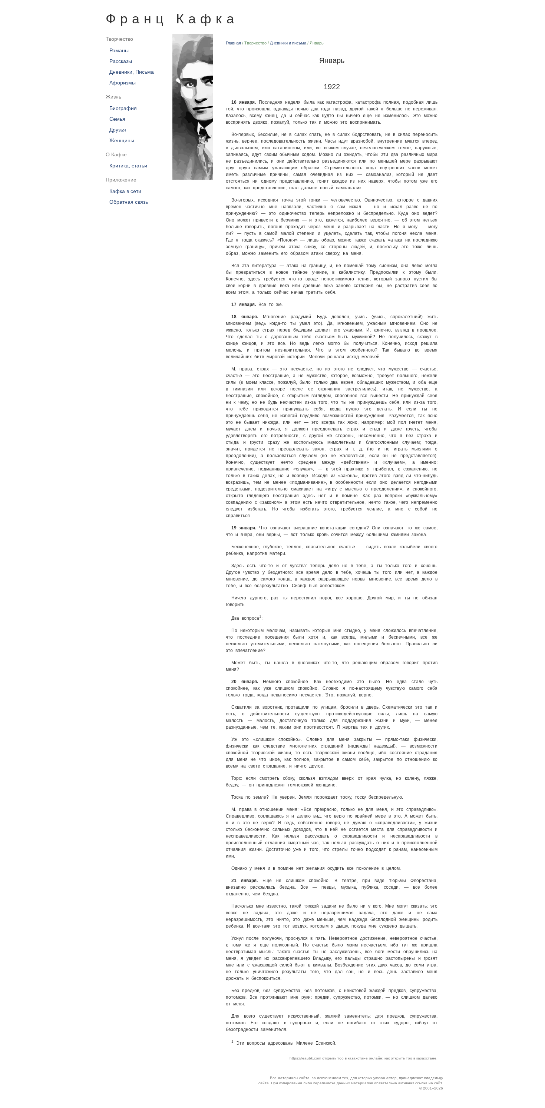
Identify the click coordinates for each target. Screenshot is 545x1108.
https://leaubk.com (305, 1058)
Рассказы (120, 61)
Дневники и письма (288, 43)
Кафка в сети (125, 191)
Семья (117, 119)
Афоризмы (122, 83)
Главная (233, 43)
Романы (119, 50)
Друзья (117, 130)
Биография (123, 108)
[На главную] (189, 107)
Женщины (121, 140)
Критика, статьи (128, 166)
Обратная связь (128, 202)
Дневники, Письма (131, 72)
